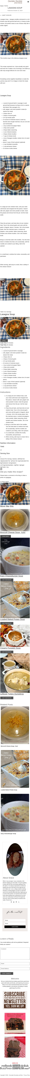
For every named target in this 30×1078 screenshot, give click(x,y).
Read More (5, 536)
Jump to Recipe (6, 15)
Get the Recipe (6, 579)
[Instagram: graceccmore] (15, 469)
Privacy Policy (27, 1075)
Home (1, 5)
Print (4, 340)
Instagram (8, 477)
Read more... (9, 900)
